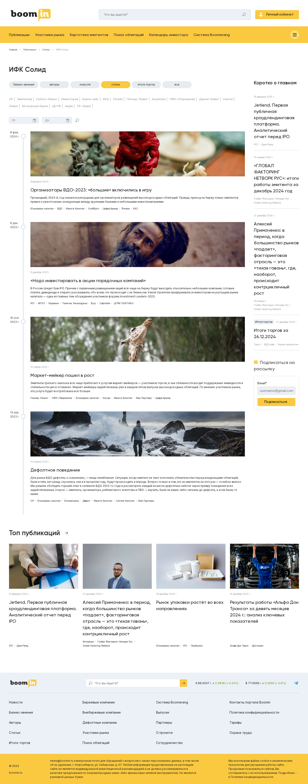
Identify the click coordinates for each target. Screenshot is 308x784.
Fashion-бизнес (46, 99)
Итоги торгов (146, 84)
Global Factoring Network (267, 203)
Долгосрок (257, 646)
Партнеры (164, 722)
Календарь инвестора (168, 35)
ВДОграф (269, 344)
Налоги (228, 99)
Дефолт (86, 501)
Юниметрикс (71, 501)
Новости (85, 84)
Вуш (93, 303)
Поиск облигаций (129, 35)
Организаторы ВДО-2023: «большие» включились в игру (91, 190)
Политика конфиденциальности (254, 712)
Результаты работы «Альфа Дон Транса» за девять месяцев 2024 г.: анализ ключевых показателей (264, 612)
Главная (13, 50)
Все (177, 84)
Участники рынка (49, 35)
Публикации (19, 35)
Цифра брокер (110, 208)
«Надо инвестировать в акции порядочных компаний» (88, 280)
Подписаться (275, 402)
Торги (257, 344)
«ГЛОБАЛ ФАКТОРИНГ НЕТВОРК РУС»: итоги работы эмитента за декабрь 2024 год (276, 178)
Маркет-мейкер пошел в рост (62, 375)
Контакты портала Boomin (250, 702)
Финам (126, 208)
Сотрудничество (169, 743)
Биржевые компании (99, 702)
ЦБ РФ (56, 106)
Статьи (46, 50)
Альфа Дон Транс (239, 646)
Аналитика (158, 99)
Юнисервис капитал (42, 208)
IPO (32, 303)
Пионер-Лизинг (137, 99)
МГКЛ (41, 303)
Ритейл (118, 99)
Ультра (106, 398)
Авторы (54, 84)
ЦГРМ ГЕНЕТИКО (124, 303)
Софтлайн (104, 303)
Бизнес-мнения (23, 84)
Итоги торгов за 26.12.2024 (271, 333)
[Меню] (294, 34)
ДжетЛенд (267, 144)
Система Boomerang (212, 35)
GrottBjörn (93, 208)
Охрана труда (241, 733)
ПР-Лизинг (84, 106)
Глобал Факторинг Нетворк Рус (271, 199)
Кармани (53, 303)
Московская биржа (35, 106)
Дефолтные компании (100, 722)
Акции (69, 106)
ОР (11, 99)
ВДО (59, 208)
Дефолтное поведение (55, 470)
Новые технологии (288, 344)
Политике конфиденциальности (252, 777)
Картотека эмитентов (89, 35)
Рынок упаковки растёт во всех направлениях (189, 605)
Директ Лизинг (209, 99)
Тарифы (235, 722)
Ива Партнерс (144, 398)
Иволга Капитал (75, 208)
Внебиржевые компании (102, 712)
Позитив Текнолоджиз (74, 303)
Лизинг (13, 106)
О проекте (164, 733)
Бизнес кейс (90, 99)
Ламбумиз (196, 646)
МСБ (106, 99)
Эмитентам (24, 99)
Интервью (259, 301)
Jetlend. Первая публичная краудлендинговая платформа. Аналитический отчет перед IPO (274, 120)
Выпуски (162, 712)
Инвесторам (69, 99)
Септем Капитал (125, 501)
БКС (135, 208)
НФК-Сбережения (182, 99)
